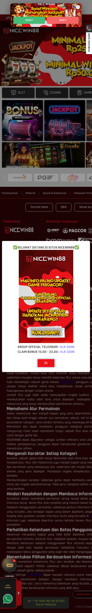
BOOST (29, 20)
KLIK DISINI (67, 347)
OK (46, 363)
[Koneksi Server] (9, 565)
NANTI (62, 20)
